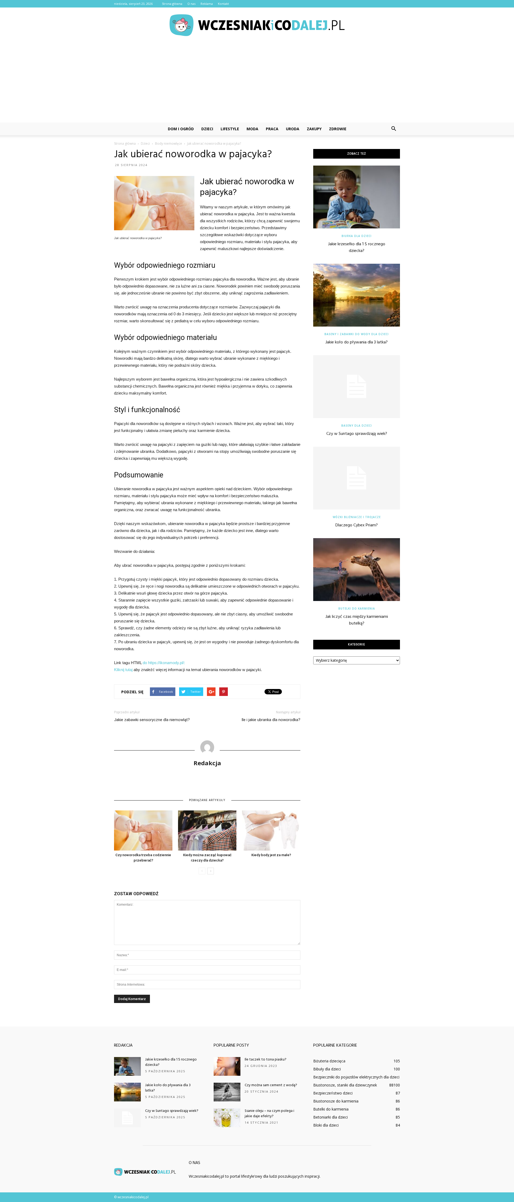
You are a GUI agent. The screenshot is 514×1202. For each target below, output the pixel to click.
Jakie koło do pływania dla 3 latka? (357, 342)
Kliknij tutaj (123, 669)
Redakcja (207, 763)
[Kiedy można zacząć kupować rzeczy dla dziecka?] (207, 830)
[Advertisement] (257, 82)
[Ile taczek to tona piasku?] (227, 1066)
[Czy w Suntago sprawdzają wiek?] (356, 386)
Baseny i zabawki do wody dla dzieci (356, 334)
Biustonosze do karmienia (335, 1101)
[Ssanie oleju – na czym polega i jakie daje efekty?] (227, 1117)
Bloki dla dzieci (326, 1125)
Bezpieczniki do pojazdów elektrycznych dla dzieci (356, 1076)
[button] (393, 129)
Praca (272, 128)
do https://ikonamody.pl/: (164, 662)
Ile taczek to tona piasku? (265, 1059)
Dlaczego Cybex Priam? (356, 525)
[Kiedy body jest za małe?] (271, 830)
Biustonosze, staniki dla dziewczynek (345, 1085)
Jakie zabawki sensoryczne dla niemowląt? (152, 719)
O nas (191, 4)
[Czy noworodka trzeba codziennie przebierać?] (143, 830)
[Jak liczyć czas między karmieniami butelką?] (356, 569)
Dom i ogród (181, 128)
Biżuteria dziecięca (329, 1060)
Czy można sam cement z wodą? (271, 1085)
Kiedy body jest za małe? (271, 855)
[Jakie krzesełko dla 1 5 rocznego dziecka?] (356, 197)
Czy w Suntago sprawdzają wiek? (356, 433)
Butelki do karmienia (356, 608)
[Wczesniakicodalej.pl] (257, 25)
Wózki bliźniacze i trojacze (357, 517)
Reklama (207, 4)
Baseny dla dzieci (356, 425)
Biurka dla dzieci (357, 236)
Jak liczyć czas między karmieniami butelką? (357, 620)
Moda (252, 128)
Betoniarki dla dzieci (330, 1117)
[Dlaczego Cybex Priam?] (356, 478)
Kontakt (223, 4)
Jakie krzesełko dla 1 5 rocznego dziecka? (356, 247)
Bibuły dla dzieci (327, 1068)
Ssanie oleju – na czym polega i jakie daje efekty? (269, 1113)
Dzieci (207, 128)
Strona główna (172, 4)
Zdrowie (337, 128)
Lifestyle (230, 128)
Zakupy (314, 128)
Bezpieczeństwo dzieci (333, 1093)
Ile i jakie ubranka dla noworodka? (270, 719)
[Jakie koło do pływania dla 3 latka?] (356, 295)
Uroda (292, 128)
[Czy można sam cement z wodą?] (227, 1092)
